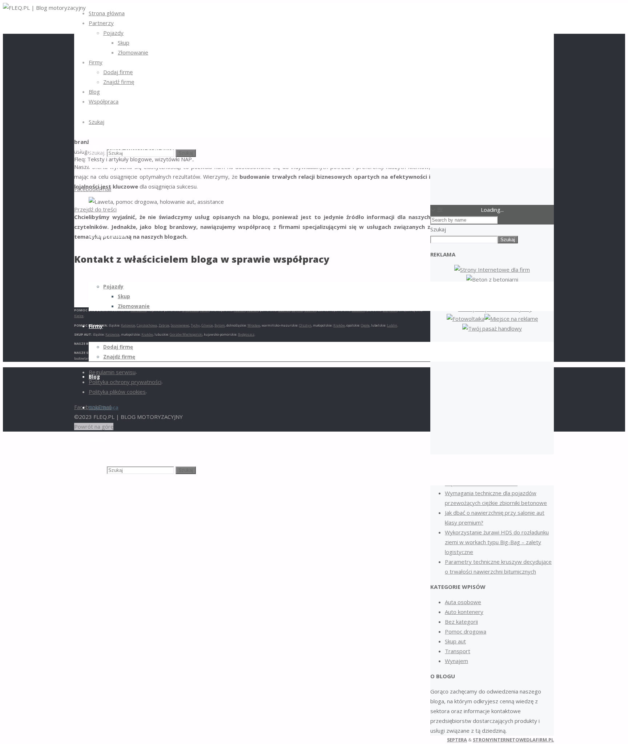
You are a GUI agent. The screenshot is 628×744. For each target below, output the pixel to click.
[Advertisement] (492, 393)
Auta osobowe (463, 602)
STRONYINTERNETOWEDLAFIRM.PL (513, 739)
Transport (457, 651)
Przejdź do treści (95, 209)
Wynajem (456, 660)
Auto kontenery (464, 611)
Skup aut (455, 641)
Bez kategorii (461, 621)
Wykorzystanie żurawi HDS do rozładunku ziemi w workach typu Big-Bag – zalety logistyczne (497, 542)
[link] (96, 121)
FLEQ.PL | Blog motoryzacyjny (124, 148)
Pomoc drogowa (465, 631)
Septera (457, 739)
